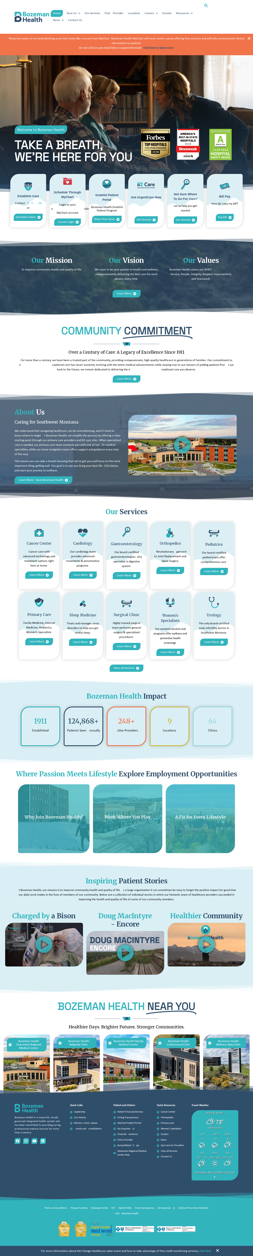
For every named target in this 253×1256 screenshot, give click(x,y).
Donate (167, 13)
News (56, 20)
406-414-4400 (34, 203)
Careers (149, 13)
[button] (206, 6)
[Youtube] (34, 1141)
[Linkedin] (43, 1141)
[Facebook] (17, 1141)
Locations (134, 13)
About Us (71, 13)
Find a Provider (114, 13)
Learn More (53, 834)
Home (57, 13)
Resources (182, 13)
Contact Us (75, 20)
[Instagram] (26, 1141)
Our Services (92, 13)
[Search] (232, 21)
